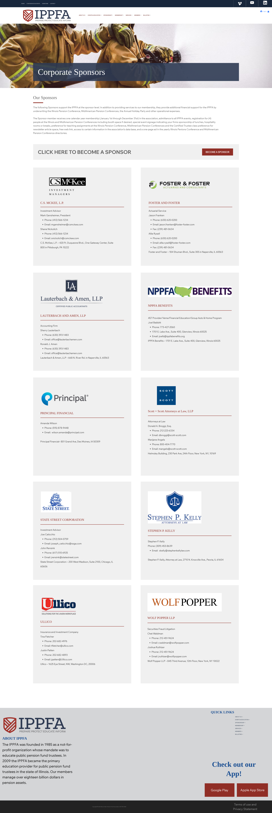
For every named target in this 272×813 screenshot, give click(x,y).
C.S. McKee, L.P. (48, 242)
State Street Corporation (53, 561)
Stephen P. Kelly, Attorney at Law (165, 559)
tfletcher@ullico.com (62, 645)
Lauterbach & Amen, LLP (53, 357)
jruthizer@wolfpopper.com (172, 656)
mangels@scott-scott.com (173, 448)
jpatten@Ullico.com (61, 659)
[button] (268, 11)
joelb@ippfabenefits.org (172, 336)
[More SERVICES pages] (241, 728)
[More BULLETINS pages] (150, 15)
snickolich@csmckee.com (65, 238)
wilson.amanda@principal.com (68, 432)
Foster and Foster (158, 251)
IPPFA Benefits (156, 340)
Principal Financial (49, 441)
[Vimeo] (240, 3)
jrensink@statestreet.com (65, 557)
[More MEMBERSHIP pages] (123, 15)
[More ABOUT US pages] (85, 15)
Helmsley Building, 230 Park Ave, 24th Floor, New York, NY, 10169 (182, 453)
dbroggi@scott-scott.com (172, 435)
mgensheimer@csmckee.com (67, 224)
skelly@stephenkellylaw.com (174, 550)
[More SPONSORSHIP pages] (112, 15)
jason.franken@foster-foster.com (177, 224)
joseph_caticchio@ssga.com (66, 543)
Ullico (43, 664)
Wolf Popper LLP (156, 660)
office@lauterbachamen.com (66, 339)
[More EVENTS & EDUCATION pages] (101, 15)
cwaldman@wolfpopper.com (173, 642)
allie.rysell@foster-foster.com (174, 242)
